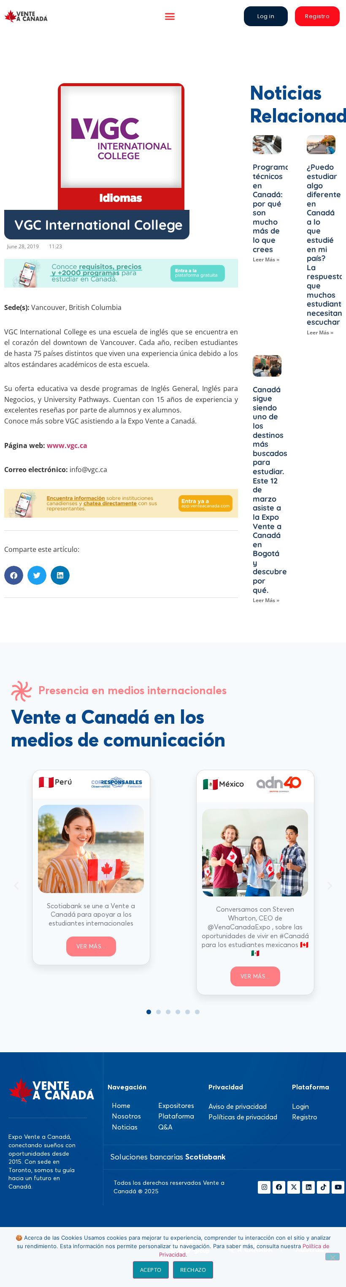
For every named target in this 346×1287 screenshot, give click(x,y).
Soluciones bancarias (168, 1157)
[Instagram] (264, 1187)
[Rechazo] (332, 1256)
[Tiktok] (323, 1187)
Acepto (151, 1269)
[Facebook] (279, 1187)
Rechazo (193, 1269)
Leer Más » (266, 259)
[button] (170, 16)
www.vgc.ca (67, 445)
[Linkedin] (308, 1187)
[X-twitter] (293, 1187)
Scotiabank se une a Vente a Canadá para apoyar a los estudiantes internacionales (91, 914)
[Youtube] (338, 1187)
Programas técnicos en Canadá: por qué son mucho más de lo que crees (273, 208)
